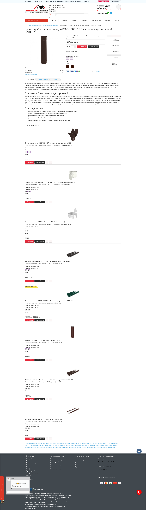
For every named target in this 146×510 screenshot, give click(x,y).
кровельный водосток (43, 447)
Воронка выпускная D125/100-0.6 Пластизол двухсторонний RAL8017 (48, 143)
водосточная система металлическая (104, 447)
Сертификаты (78, 1)
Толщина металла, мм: (32, 148)
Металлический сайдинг (82, 461)
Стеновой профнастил (56, 463)
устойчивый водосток (74, 447)
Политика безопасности (33, 465)
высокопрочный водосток (62, 445)
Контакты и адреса (103, 1)
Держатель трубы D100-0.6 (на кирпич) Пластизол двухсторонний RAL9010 (51, 182)
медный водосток (73, 443)
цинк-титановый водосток (102, 443)
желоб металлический (77, 445)
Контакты (108, 20)
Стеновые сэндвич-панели (58, 467)
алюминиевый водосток (87, 443)
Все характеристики (31, 74)
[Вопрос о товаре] (109, 36)
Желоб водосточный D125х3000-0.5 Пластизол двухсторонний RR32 (48, 261)
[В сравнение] (118, 36)
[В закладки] (113, 36)
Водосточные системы (81, 467)
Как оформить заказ (50, 1)
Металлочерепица (55, 469)
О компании (28, 1)
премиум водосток (86, 447)
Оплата (41, 1)
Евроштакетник (79, 458)
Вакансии (86, 1)
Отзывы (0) (56, 79)
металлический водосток (33, 443)
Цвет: (26, 154)
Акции (117, 20)
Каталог (74, 20)
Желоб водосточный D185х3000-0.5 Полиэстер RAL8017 (44, 419)
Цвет (67, 61)
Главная (54, 20)
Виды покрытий (69, 1)
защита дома (54, 447)
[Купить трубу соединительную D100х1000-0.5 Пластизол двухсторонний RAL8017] (44, 50)
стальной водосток (62, 443)
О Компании (64, 20)
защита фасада (62, 447)
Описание (31, 79)
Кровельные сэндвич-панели (58, 465)
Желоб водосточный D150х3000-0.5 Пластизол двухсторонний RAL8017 (49, 380)
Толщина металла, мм (72, 54)
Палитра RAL (60, 1)
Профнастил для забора (57, 461)
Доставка (35, 1)
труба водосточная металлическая (94, 445)
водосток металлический (48, 443)
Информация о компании (33, 461)
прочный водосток (49, 445)
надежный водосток (37, 445)
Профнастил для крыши (57, 458)
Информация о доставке (33, 463)
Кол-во (68, 46)
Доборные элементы (81, 465)
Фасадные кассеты (80, 463)
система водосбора (30, 447)
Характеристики (43, 79)
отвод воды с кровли (111, 445)
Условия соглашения (32, 467)
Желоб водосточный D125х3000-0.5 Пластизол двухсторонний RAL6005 (49, 301)
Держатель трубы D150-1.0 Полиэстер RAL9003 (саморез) (45, 222)
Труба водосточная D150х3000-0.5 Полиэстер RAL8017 (43, 340)
